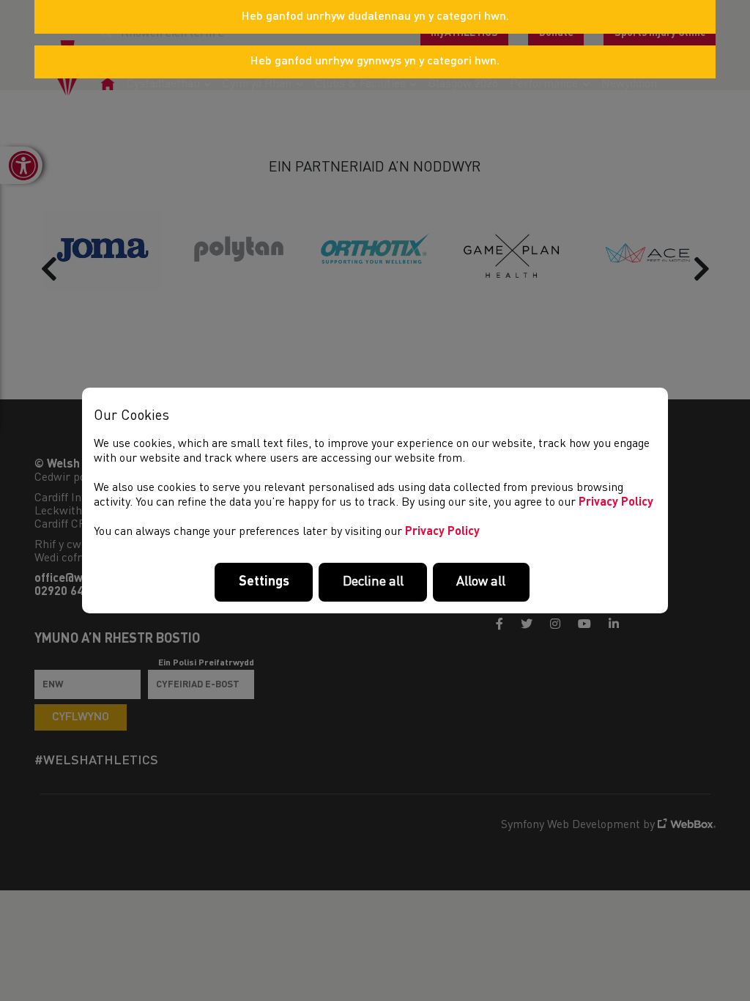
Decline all (373, 581)
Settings (264, 581)
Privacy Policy (616, 503)
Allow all (480, 581)
